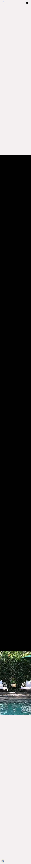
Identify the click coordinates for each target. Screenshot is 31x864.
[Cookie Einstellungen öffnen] (3, 862)
